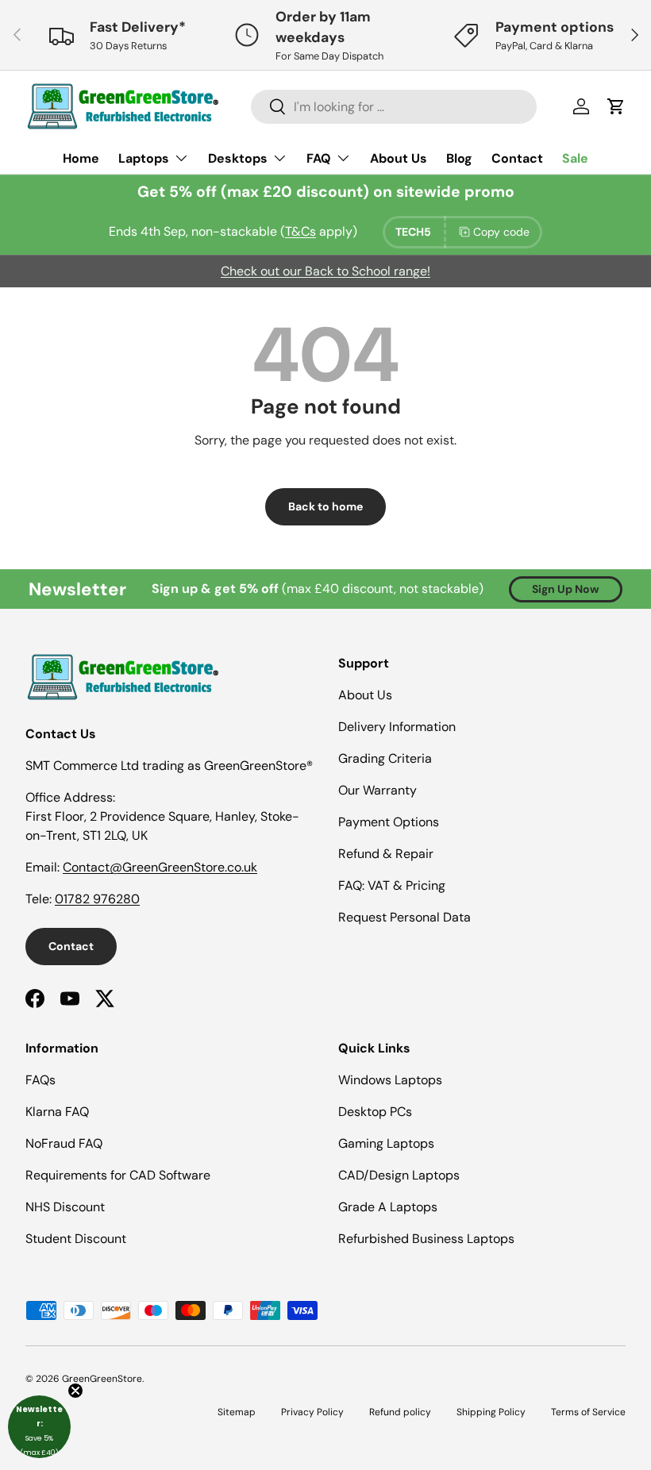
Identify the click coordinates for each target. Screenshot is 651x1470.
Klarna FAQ (57, 1111)
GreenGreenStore (102, 1378)
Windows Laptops (390, 1080)
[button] (39, 1426)
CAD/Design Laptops (399, 1175)
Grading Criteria (385, 758)
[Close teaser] (75, 1391)
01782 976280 (97, 899)
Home (81, 158)
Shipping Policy (491, 1412)
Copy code (501, 232)
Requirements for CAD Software (117, 1175)
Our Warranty (377, 790)
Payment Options (388, 822)
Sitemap (237, 1412)
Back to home (325, 506)
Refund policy (400, 1412)
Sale (575, 158)
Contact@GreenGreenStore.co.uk (160, 867)
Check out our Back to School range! (325, 271)
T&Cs (300, 231)
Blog (459, 158)
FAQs (40, 1080)
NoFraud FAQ (63, 1143)
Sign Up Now (565, 589)
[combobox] (394, 107)
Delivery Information (397, 726)
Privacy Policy (312, 1412)
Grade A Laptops (387, 1207)
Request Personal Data (404, 917)
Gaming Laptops (386, 1143)
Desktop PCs (375, 1111)
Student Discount (75, 1238)
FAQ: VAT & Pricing (391, 885)
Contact (517, 158)
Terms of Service (588, 1412)
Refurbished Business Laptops (426, 1238)
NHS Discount (65, 1207)
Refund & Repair (385, 853)
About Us (398, 158)
